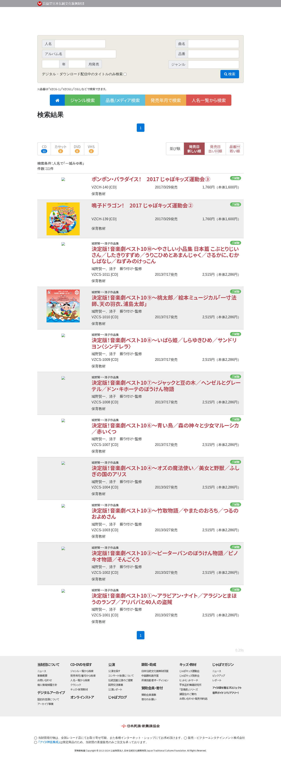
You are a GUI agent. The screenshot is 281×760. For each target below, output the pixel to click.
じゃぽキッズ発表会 (189, 675)
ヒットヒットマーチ (188, 680)
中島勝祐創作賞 (150, 675)
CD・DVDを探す (81, 664)
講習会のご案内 (187, 694)
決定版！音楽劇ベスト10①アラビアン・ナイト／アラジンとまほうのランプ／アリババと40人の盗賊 (164, 598)
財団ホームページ (192, 2)
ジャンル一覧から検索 (81, 671)
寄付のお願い (148, 699)
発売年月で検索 (166, 100)
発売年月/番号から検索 (82, 675)
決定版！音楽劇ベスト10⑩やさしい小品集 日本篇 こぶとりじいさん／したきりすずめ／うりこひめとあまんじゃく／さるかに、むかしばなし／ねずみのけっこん (165, 255)
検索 (231, 74)
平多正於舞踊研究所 (190, 685)
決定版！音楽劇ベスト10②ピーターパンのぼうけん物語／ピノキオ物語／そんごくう (165, 556)
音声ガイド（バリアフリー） (225, 692)
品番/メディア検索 (123, 100)
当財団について (48, 664)
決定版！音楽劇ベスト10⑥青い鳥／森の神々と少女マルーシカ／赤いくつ (165, 428)
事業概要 (210, 2)
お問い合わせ (232, 2)
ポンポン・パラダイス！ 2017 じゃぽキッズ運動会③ (151, 179)
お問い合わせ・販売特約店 (193, 698)
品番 (234, 149)
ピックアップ (218, 675)
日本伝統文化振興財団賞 (154, 671)
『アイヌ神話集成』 (49, 742)
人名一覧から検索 (209, 100)
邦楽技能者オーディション (155, 680)
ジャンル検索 (82, 100)
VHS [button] (91, 148)
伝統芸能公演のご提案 (120, 680)
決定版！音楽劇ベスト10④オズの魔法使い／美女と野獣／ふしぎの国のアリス (165, 471)
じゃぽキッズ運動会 (189, 671)
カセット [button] (60, 148)
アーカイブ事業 (45, 704)
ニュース (41, 671)
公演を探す (114, 671)
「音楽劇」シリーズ (188, 689)
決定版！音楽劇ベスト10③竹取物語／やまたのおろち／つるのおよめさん (165, 513)
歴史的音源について (48, 699)
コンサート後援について (120, 675)
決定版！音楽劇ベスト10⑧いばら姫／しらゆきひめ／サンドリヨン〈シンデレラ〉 (164, 343)
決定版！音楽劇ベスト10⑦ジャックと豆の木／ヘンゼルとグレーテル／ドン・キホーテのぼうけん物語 (166, 385)
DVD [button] (77, 148)
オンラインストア (82, 697)
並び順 (175, 148)
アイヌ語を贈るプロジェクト (226, 687)
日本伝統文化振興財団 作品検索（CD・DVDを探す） (140, 25)
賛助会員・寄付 (152, 687)
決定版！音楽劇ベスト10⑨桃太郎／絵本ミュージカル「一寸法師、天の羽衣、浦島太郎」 (164, 300)
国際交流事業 (115, 685)
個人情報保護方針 (47, 685)
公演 (111, 664)
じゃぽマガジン (223, 664)
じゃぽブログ (117, 697)
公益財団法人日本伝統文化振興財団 (61, 3)
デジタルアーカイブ (51, 692)
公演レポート (115, 689)
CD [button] (44, 148)
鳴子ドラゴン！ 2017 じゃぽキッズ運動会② (142, 205)
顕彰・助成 (148, 664)
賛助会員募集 (148, 694)
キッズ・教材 (187, 664)
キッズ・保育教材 (79, 689)
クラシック (75, 685)
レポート (216, 680)
